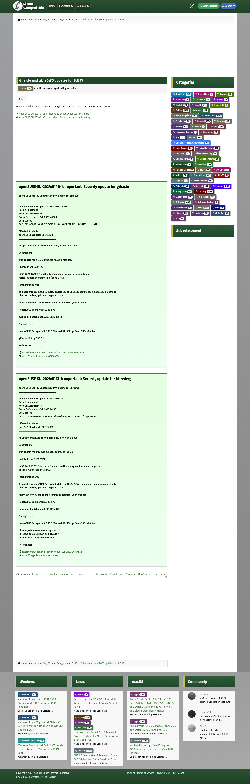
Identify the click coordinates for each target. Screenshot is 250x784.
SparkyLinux (182, 207)
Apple (138, 694)
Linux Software (208, 159)
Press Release (203, 180)
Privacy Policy (163, 772)
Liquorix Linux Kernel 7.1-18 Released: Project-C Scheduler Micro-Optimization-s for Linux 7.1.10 (97, 736)
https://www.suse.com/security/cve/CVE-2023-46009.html (53, 352)
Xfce (179, 218)
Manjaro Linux (184, 170)
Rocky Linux (183, 191)
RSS (174, 772)
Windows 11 (28, 694)
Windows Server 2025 (32, 741)
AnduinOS (181, 99)
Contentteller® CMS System (42, 776)
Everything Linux (185, 115)
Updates (201, 213)
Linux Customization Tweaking (191, 143)
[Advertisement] (125, 49)
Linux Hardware (208, 148)
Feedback (182, 121)
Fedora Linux (212, 115)
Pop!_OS (180, 180)
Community (83, 5)
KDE (179, 137)
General (203, 121)
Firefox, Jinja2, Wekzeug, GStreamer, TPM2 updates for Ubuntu (131, 574)
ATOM (181, 772)
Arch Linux (202, 99)
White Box (221, 213)
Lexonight (205, 712)
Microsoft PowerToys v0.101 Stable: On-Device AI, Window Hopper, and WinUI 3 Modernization (40, 726)
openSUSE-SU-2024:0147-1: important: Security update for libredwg (54, 117)
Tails (219, 207)
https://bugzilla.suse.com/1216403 (40, 356)
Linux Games (183, 148)
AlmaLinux (182, 94)
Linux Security (183, 159)
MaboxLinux (182, 164)
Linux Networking (206, 153)
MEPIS (204, 170)
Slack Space (183, 197)
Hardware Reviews (185, 132)
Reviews (222, 186)
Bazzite (221, 99)
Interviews (210, 132)
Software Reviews (207, 202)
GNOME (181, 126)
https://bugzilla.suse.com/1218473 (40, 555)
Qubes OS (181, 186)
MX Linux (222, 170)
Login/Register (210, 5)
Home (52, 5)
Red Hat (201, 186)
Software (182, 202)
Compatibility (66, 5)
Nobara (180, 175)
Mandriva (204, 164)
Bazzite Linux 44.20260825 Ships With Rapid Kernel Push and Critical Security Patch (96, 703)
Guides (199, 126)
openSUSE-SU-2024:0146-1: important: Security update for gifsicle (54, 113)
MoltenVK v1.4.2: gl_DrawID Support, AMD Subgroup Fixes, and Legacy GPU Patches (151, 749)
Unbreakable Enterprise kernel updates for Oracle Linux (51, 574)
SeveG (203, 726)
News (21, 99)
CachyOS (181, 105)
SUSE (26, 88)
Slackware (206, 197)
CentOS (200, 105)
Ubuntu (181, 213)
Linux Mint (181, 153)
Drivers (201, 110)
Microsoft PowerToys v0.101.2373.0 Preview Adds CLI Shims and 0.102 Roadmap (37, 703)
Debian (181, 110)
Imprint (131, 772)
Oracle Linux (201, 175)
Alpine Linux (204, 94)
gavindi (204, 694)
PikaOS (222, 175)
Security (205, 191)
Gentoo (222, 121)
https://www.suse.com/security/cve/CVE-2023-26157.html (52, 551)
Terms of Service (145, 772)
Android (225, 94)
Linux (196, 137)
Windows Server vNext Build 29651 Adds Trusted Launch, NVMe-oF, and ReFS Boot (40, 749)
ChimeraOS (220, 105)
